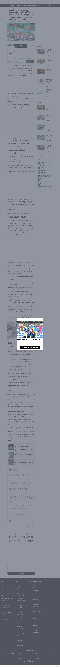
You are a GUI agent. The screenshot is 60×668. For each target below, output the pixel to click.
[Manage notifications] (57, 666)
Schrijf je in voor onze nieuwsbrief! (30, 347)
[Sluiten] (41, 319)
